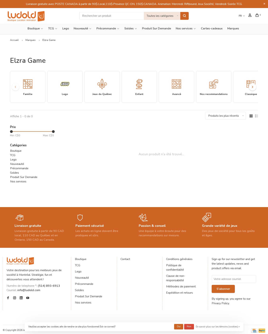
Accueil (14, 40)
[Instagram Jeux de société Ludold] (14, 298)
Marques (233, 28)
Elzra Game (49, 40)
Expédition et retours (179, 293)
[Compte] (250, 16)
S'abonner (223, 289)
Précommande (106, 28)
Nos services (184, 28)
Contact (125, 259)
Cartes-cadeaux (212, 28)
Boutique (34, 28)
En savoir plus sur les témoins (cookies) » (218, 326)
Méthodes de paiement (181, 287)
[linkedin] (21, 298)
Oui (178, 326)
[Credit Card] (254, 332)
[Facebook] (8, 298)
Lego (65, 28)
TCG (51, 28)
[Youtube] (27, 298)
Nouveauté (81, 28)
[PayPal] (262, 332)
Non (189, 326)
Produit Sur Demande (156, 28)
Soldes (129, 28)
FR (240, 16)
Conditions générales (179, 259)
